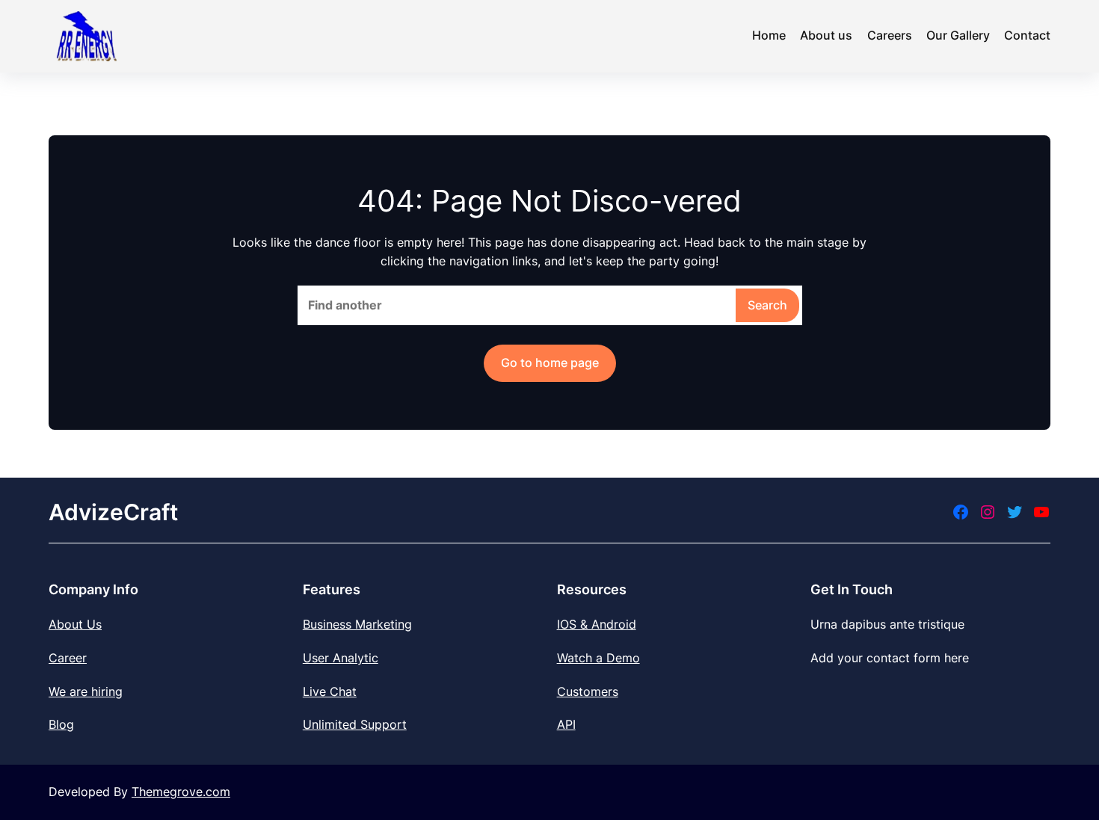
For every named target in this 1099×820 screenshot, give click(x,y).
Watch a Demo (598, 657)
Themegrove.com (181, 791)
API (566, 724)
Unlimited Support (355, 724)
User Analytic (340, 657)
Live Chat (330, 691)
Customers (587, 691)
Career (68, 657)
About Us (75, 624)
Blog (61, 724)
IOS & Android (596, 624)
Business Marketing (357, 624)
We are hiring (86, 691)
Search (767, 305)
